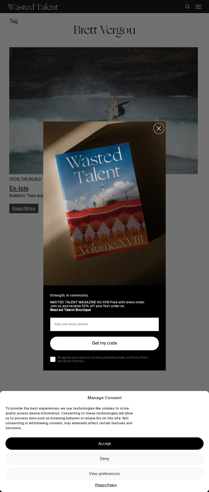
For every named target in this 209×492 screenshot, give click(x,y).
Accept (104, 443)
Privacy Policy (106, 485)
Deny (104, 458)
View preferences (104, 473)
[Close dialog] (159, 128)
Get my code (104, 343)
